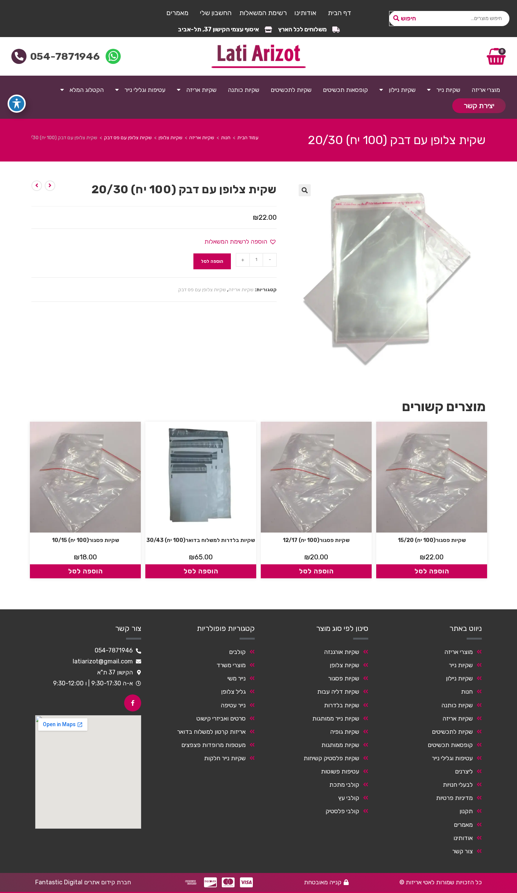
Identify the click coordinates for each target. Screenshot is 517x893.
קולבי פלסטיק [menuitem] (342, 811)
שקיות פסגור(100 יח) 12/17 (316, 540)
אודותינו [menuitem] (305, 13)
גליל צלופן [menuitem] (233, 691)
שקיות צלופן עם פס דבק (128, 137)
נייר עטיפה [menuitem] (233, 705)
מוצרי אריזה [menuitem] (486, 89)
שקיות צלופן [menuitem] (344, 665)
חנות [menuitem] (467, 691)
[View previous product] (50, 185)
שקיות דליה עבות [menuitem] (338, 691)
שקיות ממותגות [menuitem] (340, 745)
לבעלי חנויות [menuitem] (458, 784)
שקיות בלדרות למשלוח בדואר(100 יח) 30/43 (200, 540)
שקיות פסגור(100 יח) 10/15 (85, 540)
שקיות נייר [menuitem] (448, 89)
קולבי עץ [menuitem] (348, 797)
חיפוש (408, 18)
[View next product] (36, 185)
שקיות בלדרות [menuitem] (341, 705)
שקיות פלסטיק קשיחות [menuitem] (331, 758)
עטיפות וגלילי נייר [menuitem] (145, 89)
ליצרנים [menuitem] (464, 771)
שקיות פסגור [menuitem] (343, 678)
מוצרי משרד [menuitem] (231, 665)
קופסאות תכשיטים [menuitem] (345, 89)
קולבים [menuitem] (237, 651)
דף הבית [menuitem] (339, 13)
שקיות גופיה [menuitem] (344, 731)
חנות (225, 137)
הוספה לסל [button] (431, 571)
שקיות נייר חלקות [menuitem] (225, 758)
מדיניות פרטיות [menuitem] (454, 797)
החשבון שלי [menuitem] (216, 13)
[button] (305, 190)
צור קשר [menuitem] (462, 851)
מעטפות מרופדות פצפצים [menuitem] (213, 745)
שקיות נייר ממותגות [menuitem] (335, 718)
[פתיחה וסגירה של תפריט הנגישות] (17, 104)
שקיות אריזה (201, 137)
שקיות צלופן (170, 137)
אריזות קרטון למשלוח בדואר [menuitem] (211, 731)
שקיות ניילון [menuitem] (402, 89)
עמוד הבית (247, 137)
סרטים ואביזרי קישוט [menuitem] (221, 718)
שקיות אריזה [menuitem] (201, 89)
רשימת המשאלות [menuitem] (263, 13)
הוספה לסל (212, 261)
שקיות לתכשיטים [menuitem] (291, 89)
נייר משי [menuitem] (236, 678)
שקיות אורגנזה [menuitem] (341, 651)
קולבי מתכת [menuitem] (344, 784)
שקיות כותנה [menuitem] (243, 89)
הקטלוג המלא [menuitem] (87, 89)
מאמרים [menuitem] (177, 13)
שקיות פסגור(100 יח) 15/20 (432, 540)
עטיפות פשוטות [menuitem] (340, 771)
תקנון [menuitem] (466, 811)
